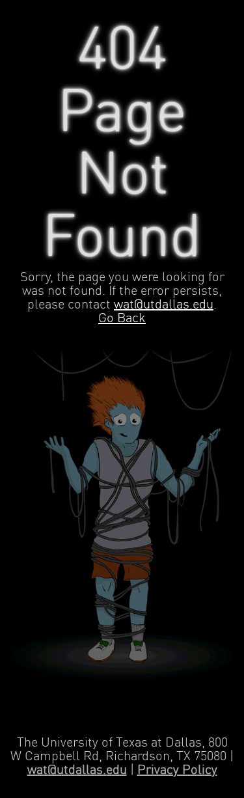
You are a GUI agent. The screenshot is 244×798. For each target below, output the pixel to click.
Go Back (122, 318)
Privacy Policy (177, 770)
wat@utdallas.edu (163, 305)
